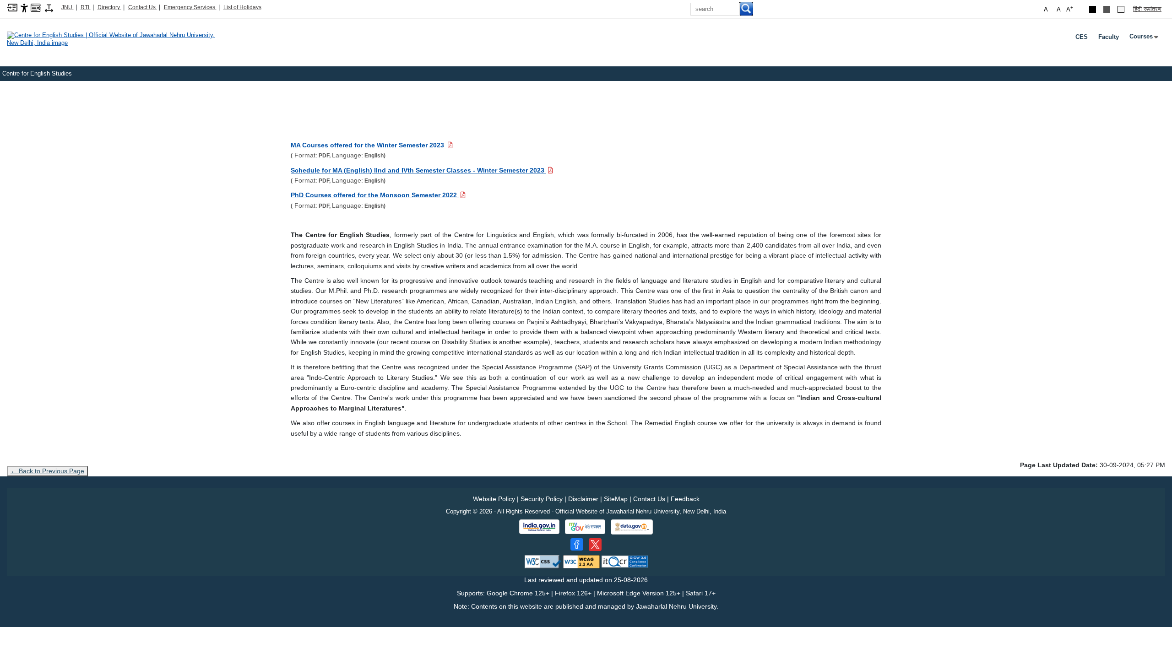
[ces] (114, 38)
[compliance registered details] (625, 561)
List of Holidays (242, 7)
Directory (109, 7)
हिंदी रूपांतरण (1147, 8)
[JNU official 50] (595, 544)
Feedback (685, 498)
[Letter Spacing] (49, 7)
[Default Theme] (1121, 9)
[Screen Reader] (36, 7)
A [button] (1069, 9)
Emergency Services (190, 7)
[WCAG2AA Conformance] (581, 561)
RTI (86, 7)
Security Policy (542, 498)
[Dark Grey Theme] (1106, 9)
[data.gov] (632, 527)
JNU (67, 7)
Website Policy (494, 498)
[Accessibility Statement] (24, 7)
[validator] (543, 561)
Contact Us (142, 7)
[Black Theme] (1092, 9)
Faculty (1108, 36)
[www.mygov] (585, 526)
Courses (1143, 38)
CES (1081, 36)
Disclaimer (583, 498)
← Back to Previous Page (47, 471)
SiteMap (616, 498)
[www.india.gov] (539, 526)
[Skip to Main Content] (12, 7)
